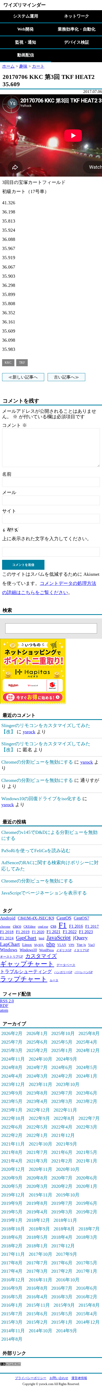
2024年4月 (11, 1076)
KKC (8, 362)
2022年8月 (64, 1118)
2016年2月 (86, 1296)
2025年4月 (86, 1042)
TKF (22, 362)
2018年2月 (11, 1245)
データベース (65, 965)
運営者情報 (79, 1378)
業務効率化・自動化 (76, 29)
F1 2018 (7, 931)
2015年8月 (89, 1305)
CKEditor (30, 926)
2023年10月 (68, 1084)
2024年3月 (37, 1076)
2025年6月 (37, 1042)
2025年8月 (89, 1033)
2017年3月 (37, 1271)
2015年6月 (37, 1313)
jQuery (80, 937)
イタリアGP (81, 950)
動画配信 (25, 55)
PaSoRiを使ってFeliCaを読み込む (35, 850)
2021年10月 (40, 1144)
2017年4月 (11, 1271)
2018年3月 (86, 1237)
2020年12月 (13, 1169)
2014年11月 (13, 1330)
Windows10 (28, 950)
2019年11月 (40, 1195)
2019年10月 (68, 1195)
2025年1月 (61, 1050)
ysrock (29, 731)
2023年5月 (11, 1101)
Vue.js (81, 945)
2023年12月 (13, 1084)
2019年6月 (86, 1203)
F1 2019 (23, 931)
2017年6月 (61, 1262)
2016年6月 (86, 1288)
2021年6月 (61, 1152)
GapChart (26, 937)
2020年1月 (86, 1186)
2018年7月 (89, 1228)
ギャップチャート (27, 963)
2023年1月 (11, 1110)
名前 (7, 474)
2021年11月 (13, 1144)
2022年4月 (61, 1127)
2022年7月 (89, 1118)
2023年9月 (11, 1093)
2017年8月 (11, 1262)
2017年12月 (63, 1245)
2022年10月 (13, 1118)
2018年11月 (65, 1220)
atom (4, 1010)
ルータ (54, 980)
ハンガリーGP (63, 972)
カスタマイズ (41, 956)
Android (7, 918)
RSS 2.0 (7, 1001)
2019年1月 (11, 1220)
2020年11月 (40, 1169)
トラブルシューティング (26, 971)
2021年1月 (86, 1161)
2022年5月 (37, 1127)
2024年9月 (66, 1059)
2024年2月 (61, 1076)
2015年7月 (11, 1313)
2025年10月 (63, 1033)
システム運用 (25, 16)
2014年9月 (66, 1330)
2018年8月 (64, 1228)
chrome (5, 926)
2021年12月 (63, 1135)
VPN (71, 945)
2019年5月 (11, 1211)
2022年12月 (38, 1110)
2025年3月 (11, 1050)
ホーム (8, 66)
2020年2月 (61, 1186)
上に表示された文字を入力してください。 (47, 538)
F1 (63, 925)
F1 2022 (70, 931)
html (41, 938)
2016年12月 (13, 1279)
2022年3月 (86, 1127)
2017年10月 (40, 1254)
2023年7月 (61, 1093)
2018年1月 (37, 1245)
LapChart (10, 944)
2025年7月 (11, 1042)
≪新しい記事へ (23, 377)
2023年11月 (40, 1084)
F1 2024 (7, 938)
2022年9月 (39, 1118)
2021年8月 (11, 1152)
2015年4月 (86, 1313)
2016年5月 (11, 1296)
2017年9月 (66, 1254)
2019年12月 (13, 1195)
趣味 (23, 66)
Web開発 (25, 29)
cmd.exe (43, 926)
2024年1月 (86, 1076)
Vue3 (91, 944)
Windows (8, 949)
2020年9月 (11, 1178)
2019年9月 (11, 1203)
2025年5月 (61, 1042)
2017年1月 (86, 1271)
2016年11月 (40, 1279)
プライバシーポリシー (30, 1378)
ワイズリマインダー (24, 5)
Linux (27, 945)
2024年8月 (11, 1067)
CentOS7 (81, 918)
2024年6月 (61, 1067)
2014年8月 (11, 1339)
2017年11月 (13, 1254)
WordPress (46, 950)
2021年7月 (37, 1152)
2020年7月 (61, 1178)
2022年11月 (65, 1110)
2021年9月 (66, 1144)
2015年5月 (61, 1313)
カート (38, 66)
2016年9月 (11, 1288)
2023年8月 (37, 1093)
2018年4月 (61, 1237)
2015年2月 (37, 1322)
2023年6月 (86, 1093)
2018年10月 (13, 1228)
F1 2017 (92, 926)
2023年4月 (37, 1101)
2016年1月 (11, 1305)
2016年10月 (68, 1279)
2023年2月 (86, 1101)
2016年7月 (61, 1288)
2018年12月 (38, 1220)
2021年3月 (37, 1161)
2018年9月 (39, 1228)
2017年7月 (37, 1262)
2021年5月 (86, 1152)
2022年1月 (37, 1135)
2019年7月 (61, 1203)
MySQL (39, 944)
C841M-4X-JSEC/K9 (36, 918)
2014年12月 (88, 1322)
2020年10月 (68, 1169)
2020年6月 (86, 1178)
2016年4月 (37, 1296)
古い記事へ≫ (66, 377)
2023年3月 (61, 1101)
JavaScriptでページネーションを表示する (44, 893)
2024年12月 (88, 1050)
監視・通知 (25, 42)
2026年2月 (11, 1033)
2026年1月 (37, 1033)
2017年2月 (61, 1271)
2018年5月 (37, 1237)
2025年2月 (37, 1050)
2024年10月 (40, 1059)
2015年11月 (38, 1305)
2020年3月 (37, 1186)
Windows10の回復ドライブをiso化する (41, 798)
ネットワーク (76, 16)
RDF (4, 1005)
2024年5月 (86, 1067)
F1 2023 (86, 931)
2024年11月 (13, 1059)
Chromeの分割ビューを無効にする (37, 762)
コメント (14, 425)
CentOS (63, 918)
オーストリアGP (11, 956)
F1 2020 (38, 932)
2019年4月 (37, 1211)
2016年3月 (61, 1296)
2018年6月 (11, 1237)
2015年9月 (64, 1305)
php (50, 944)
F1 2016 (76, 926)
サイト (9, 511)
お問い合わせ (58, 1378)
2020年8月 (37, 1178)
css (53, 926)
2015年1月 (61, 1322)
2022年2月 (11, 1135)
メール (9, 492)
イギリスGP (63, 950)
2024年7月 (37, 1067)
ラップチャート (23, 979)
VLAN (61, 945)
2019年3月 (61, 1211)
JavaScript (59, 937)
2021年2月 (61, 1161)
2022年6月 (11, 1127)
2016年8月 (37, 1288)
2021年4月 (11, 1161)
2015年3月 (11, 1322)
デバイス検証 (76, 42)
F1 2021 (53, 931)
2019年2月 (86, 1211)
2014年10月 (40, 1330)
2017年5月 (86, 1262)
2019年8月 (37, 1203)
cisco (17, 926)
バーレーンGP (84, 972)
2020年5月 (11, 1186)
